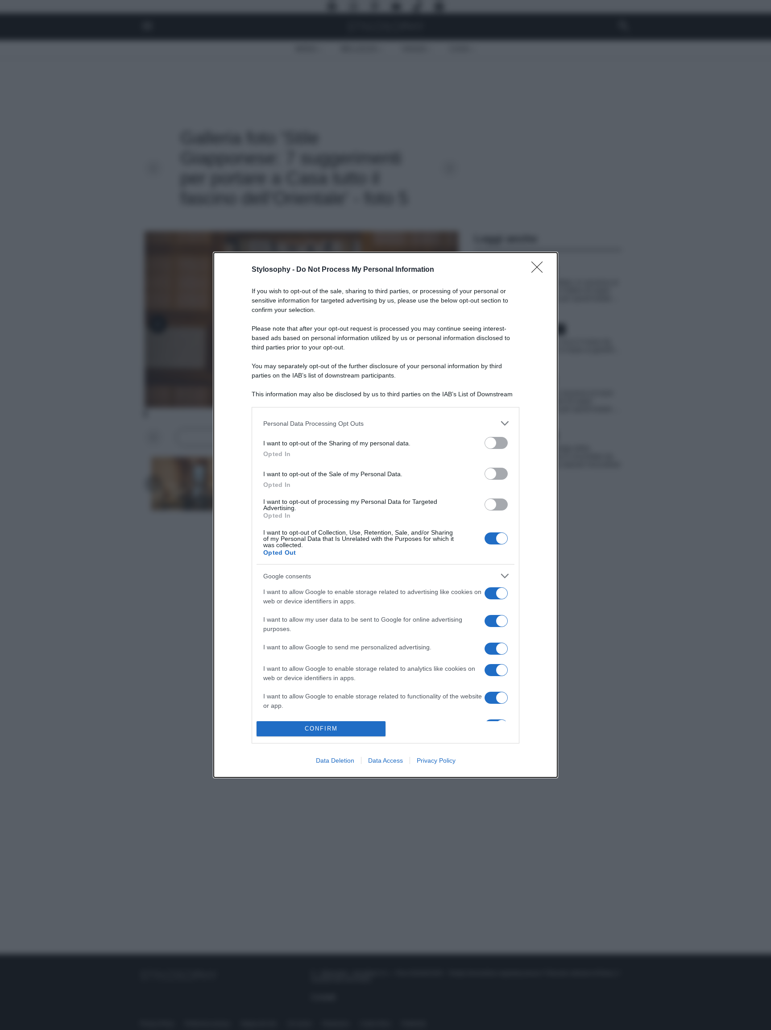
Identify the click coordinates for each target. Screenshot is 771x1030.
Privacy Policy (436, 760)
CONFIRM (321, 728)
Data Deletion (335, 760)
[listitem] (385, 423)
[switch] (496, 443)
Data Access (385, 760)
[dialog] (385, 515)
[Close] (539, 270)
